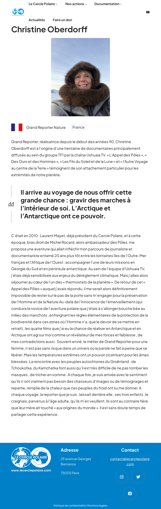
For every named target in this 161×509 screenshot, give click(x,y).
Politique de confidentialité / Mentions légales (80, 505)
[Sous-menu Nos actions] (86, 4)
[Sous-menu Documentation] (121, 4)
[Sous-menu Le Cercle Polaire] (57, 4)
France (78, 127)
